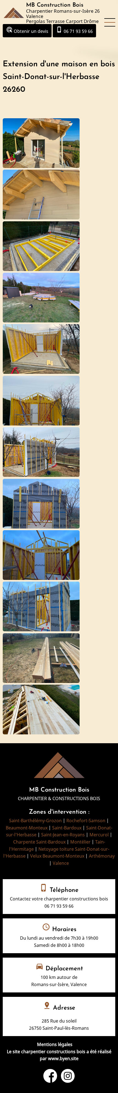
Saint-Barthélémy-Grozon (35, 821)
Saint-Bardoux (67, 828)
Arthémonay (102, 856)
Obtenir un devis (27, 30)
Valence (61, 863)
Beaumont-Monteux (26, 828)
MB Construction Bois (54, 5)
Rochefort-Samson (85, 821)
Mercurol (99, 835)
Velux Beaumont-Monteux (57, 856)
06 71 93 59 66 (74, 30)
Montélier (80, 842)
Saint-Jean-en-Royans (63, 835)
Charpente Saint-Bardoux (39, 842)
